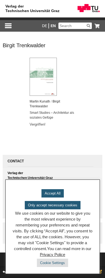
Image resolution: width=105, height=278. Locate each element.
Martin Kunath (40, 101)
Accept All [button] (53, 193)
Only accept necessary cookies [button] (52, 205)
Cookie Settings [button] (52, 263)
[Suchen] (88, 26)
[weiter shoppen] (96, 26)
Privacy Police (52, 255)
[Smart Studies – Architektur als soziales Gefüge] (52, 77)
